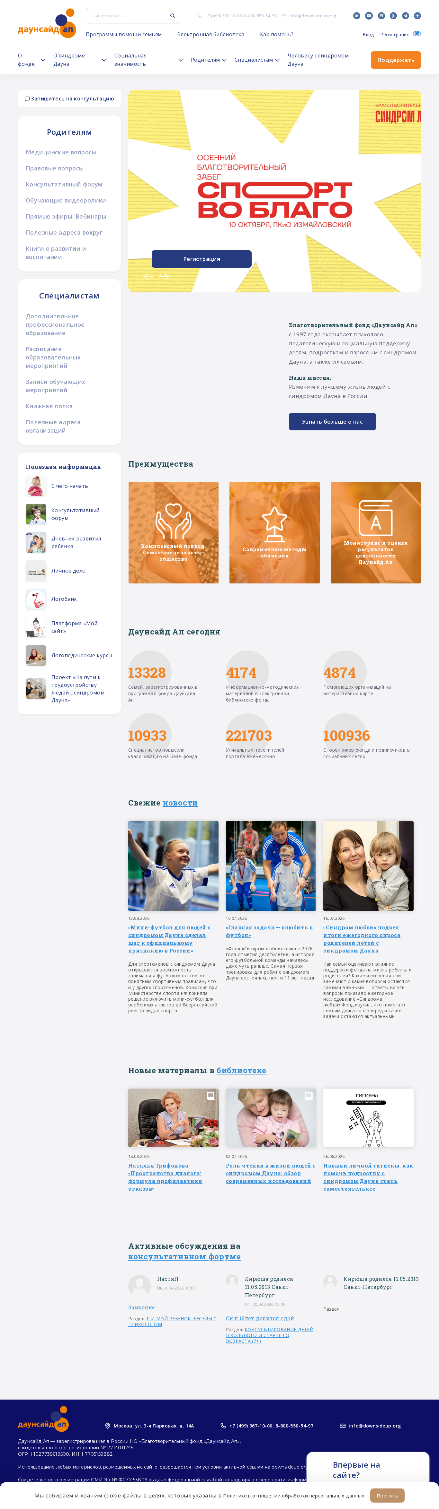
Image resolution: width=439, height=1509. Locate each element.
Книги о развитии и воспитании (56, 253)
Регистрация (394, 34)
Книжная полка (49, 406)
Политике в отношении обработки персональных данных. (294, 1495)
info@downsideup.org (312, 16)
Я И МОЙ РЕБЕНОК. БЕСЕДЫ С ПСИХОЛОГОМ (172, 1321)
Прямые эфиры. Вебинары (66, 216)
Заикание (141, 1307)
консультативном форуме (184, 1256)
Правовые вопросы (55, 168)
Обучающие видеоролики (66, 200)
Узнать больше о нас (332, 421)
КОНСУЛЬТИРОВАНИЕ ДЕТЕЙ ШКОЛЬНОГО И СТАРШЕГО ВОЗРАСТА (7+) (270, 1335)
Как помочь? (277, 34)
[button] (149, 276)
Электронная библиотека (211, 34)
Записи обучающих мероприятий (55, 386)
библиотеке (241, 1070)
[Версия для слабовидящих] (415, 34)
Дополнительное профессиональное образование (55, 324)
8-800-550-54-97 (260, 16)
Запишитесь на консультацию (72, 98)
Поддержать (396, 60)
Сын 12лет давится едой (260, 1318)
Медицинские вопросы (61, 152)
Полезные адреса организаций (53, 426)
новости (180, 803)
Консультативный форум (64, 184)
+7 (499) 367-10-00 (223, 16)
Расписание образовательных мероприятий (53, 357)
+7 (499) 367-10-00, (251, 1426)
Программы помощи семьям (124, 34)
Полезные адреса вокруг (64, 232)
